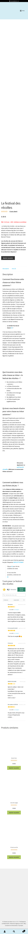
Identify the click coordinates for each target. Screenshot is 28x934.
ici (12, 566)
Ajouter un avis (21, 589)
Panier (22, 930)
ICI (11, 328)
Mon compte (4, 931)
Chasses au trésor (8, 921)
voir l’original (16, 609)
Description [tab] (6, 268)
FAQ (25, 923)
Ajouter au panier (8, 258)
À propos (21, 925)
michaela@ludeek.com (15, 1)
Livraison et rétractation (11, 925)
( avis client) (13, 211)
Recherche (14, 931)
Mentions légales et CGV (16, 923)
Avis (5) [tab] (14, 268)
